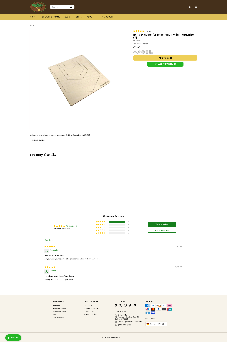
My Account (108, 17)
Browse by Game (51, 17)
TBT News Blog (58, 317)
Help (77, 17)
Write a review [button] (161, 224)
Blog (67, 17)
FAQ (54, 314)
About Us (56, 305)
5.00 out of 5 (71, 226)
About (90, 17)
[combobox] (62, 7)
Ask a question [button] (162, 230)
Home (32, 25)
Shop (33, 17)
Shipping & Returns (91, 308)
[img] (49, 246)
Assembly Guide (59, 308)
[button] (138, 31)
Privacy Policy (89, 311)
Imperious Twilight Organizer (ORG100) (73, 135)
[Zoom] (79, 79)
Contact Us (88, 305)
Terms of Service (90, 314)
